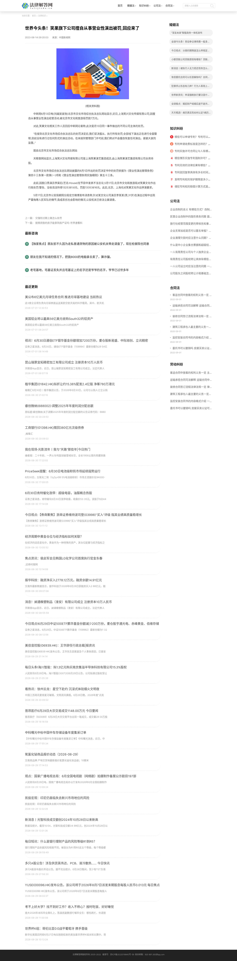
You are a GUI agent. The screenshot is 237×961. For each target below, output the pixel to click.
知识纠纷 (144, 5)
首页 (120, 5)
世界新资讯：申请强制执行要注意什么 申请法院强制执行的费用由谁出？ (190, 95)
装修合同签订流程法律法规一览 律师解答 (192, 316)
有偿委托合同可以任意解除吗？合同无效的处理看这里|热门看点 (190, 78)
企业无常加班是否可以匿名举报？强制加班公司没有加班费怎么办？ (190, 231)
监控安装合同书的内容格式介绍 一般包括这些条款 (192, 338)
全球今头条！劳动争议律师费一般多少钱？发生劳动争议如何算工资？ (190, 42)
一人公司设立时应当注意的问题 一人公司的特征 (190, 267)
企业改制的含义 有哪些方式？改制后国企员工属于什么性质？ (190, 210)
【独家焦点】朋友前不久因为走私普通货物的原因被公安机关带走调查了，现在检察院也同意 (89, 244)
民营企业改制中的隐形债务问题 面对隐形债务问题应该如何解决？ (190, 217)
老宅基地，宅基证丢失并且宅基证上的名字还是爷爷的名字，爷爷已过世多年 (79, 270)
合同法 (169, 5)
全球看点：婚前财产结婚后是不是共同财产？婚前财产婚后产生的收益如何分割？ (190, 104)
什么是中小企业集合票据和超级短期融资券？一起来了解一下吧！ (190, 245)
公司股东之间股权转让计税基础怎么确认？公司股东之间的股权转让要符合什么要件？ (190, 274)
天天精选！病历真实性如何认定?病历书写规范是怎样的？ (190, 113)
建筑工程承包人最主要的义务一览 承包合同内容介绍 (192, 327)
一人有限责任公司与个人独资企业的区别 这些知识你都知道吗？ (190, 253)
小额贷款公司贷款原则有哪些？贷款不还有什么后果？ (190, 60)
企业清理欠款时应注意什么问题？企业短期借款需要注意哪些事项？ (190, 238)
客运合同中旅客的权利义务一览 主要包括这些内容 (192, 295)
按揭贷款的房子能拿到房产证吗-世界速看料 (58, 222)
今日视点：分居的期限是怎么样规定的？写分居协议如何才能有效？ (189, 51)
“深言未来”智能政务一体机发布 (186, 32)
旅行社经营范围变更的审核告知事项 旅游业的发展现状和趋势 (190, 224)
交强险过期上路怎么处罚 (48, 218)
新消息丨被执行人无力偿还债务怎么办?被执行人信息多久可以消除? (189, 69)
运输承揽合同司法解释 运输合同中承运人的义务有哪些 (192, 306)
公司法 (157, 5)
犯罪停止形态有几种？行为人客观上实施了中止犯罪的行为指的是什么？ (190, 87)
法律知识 (42, 16)
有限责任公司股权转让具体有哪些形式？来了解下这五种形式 (190, 260)
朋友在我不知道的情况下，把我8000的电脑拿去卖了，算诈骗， (71, 257)
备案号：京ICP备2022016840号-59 (118, 954)
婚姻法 (130, 5)
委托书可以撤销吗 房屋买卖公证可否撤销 (192, 348)
